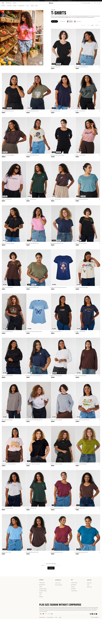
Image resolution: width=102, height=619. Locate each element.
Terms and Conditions (50, 617)
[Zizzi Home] (51, 2)
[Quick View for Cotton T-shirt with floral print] (99, 243)
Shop (3, 2)
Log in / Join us (58, 582)
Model (92, 25)
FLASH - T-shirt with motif (80, 110)
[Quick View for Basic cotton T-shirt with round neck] (50, 464)
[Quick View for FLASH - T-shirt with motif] (99, 111)
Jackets (40, 586)
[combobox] (87, 2)
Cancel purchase (74, 590)
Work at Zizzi (89, 586)
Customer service (74, 582)
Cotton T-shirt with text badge (56, 463)
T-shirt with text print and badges (82, 287)
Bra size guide (73, 584)
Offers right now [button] (21, 5)
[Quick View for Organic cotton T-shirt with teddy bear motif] (50, 375)
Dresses (40, 592)
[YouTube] (96, 614)
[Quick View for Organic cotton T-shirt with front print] (99, 419)
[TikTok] (94, 614)
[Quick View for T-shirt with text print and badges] (99, 287)
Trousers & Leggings (42, 588)
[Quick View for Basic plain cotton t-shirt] (75, 66)
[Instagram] (90, 614)
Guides (14, 2)
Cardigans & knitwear (43, 590)
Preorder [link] (32, 5)
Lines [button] (27, 5)
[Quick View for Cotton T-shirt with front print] (25, 331)
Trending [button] (14, 5)
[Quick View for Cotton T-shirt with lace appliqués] (25, 155)
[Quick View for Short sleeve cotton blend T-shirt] (75, 552)
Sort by (97, 25)
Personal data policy (42, 617)
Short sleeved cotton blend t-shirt (82, 66)
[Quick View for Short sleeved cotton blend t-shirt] (99, 66)
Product (89, 25)
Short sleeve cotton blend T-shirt (57, 552)
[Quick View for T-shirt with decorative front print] (50, 111)
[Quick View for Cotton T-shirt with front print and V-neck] (75, 287)
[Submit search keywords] (82, 2)
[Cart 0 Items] (99, 3)
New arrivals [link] (9, 5)
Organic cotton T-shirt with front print (82, 419)
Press (88, 584)
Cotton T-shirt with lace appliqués (8, 155)
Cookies (56, 617)
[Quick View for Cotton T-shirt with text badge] (75, 464)
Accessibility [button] (73, 588)
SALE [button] (36, 5)
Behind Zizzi (89, 582)
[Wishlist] (74, 30)
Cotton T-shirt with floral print (81, 243)
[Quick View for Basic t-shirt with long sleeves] (25, 375)
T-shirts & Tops (41, 582)
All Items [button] (3, 5)
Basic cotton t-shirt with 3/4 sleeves (57, 155)
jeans (67, 17)
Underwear (41, 596)
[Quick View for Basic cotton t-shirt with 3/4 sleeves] (75, 155)
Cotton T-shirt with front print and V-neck (58, 287)
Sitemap (60, 617)
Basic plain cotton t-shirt (55, 66)
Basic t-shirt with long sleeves (7, 375)
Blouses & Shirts (42, 584)
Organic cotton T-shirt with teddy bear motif (34, 375)
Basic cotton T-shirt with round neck (33, 463)
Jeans (40, 594)
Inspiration (8, 2)
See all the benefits (58, 584)
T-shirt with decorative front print (32, 110)
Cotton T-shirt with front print (7, 331)
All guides (73, 586)
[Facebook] (92, 614)
